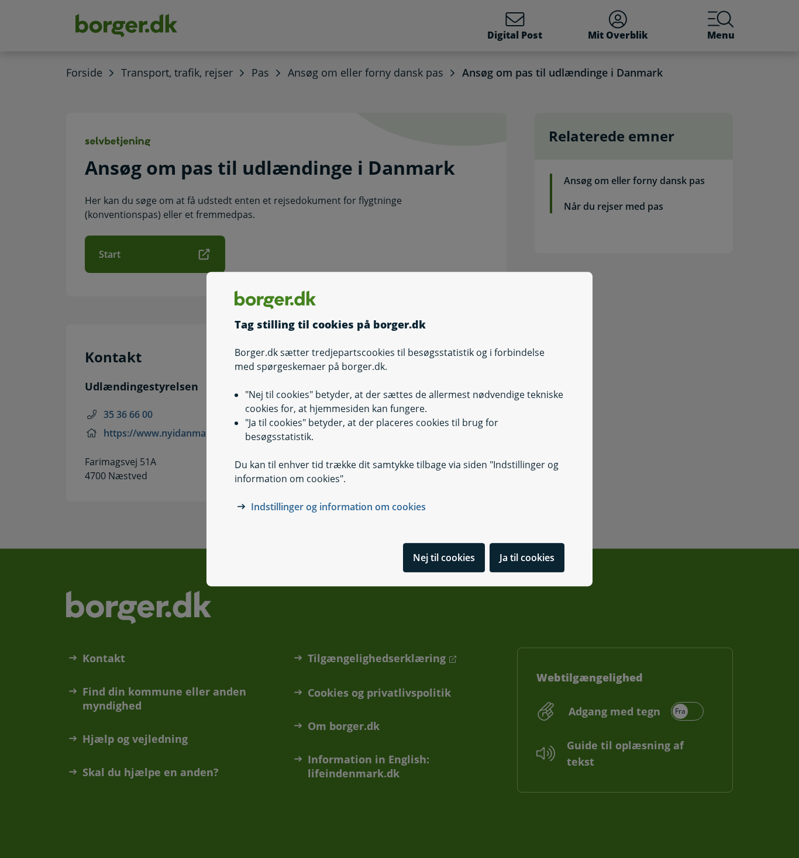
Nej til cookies (444, 557)
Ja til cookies (527, 557)
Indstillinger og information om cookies (338, 506)
